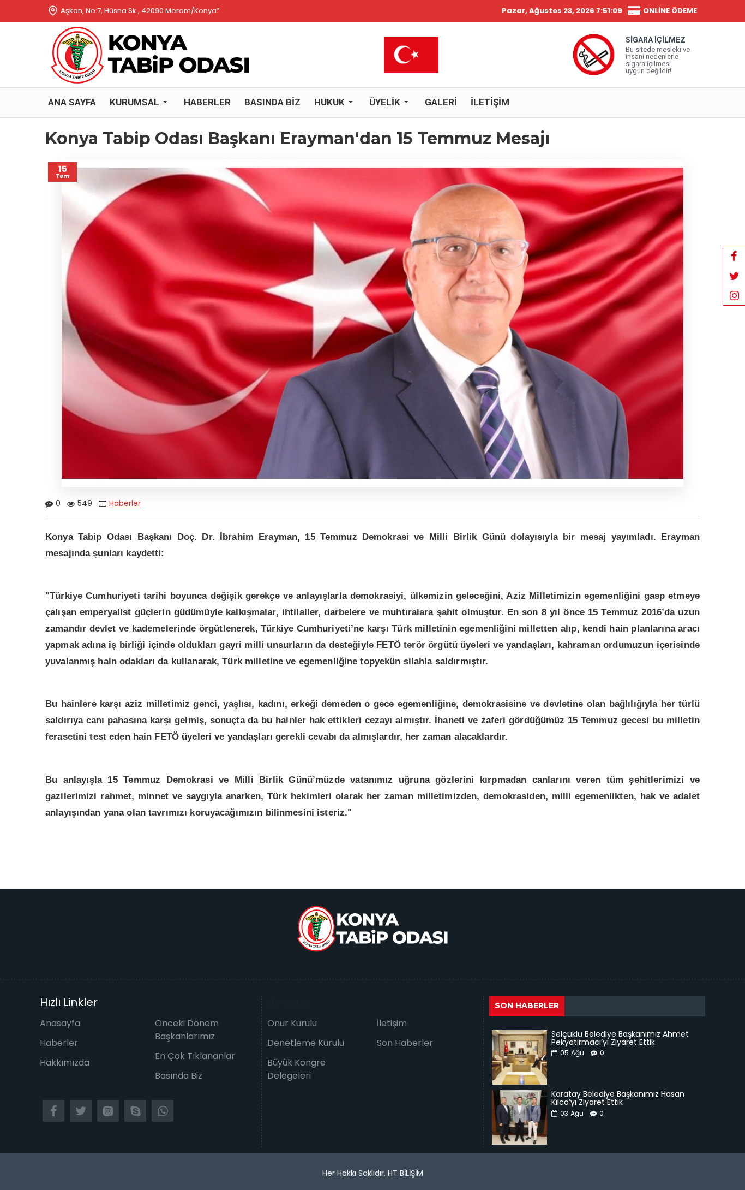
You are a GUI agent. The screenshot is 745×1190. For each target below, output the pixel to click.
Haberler (125, 503)
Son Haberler (527, 1005)
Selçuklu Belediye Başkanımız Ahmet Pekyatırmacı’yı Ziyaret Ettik (620, 1038)
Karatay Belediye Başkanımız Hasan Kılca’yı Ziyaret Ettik (617, 1098)
